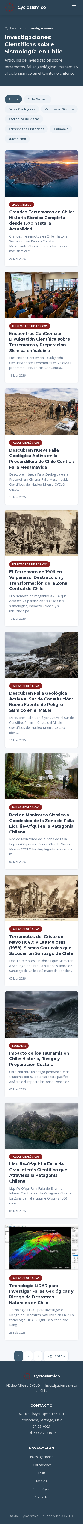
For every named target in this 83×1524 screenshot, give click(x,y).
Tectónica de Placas (23, 119)
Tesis (41, 1473)
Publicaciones (41, 1465)
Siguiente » (56, 1356)
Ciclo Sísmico (37, 99)
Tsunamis (60, 129)
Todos (13, 99)
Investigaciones (41, 1457)
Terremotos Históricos (26, 129)
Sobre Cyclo (41, 1489)
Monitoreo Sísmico (59, 109)
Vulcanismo (17, 139)
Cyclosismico (14, 28)
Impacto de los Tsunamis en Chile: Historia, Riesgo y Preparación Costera (39, 1059)
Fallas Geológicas (21, 109)
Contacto (41, 1497)
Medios (41, 1481)
